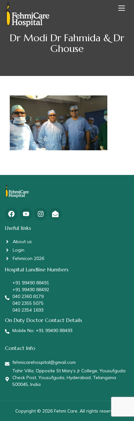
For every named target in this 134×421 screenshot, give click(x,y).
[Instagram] (40, 213)
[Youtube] (26, 213)
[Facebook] (11, 213)
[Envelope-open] (55, 213)
